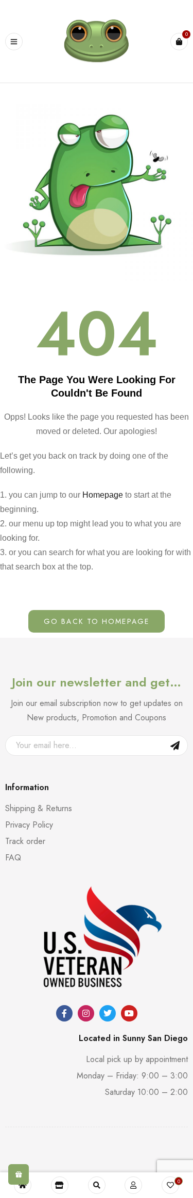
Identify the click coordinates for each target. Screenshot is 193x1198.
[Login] (133, 1185)
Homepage (102, 494)
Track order (25, 841)
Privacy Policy (29, 825)
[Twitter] (107, 1013)
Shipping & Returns (38, 808)
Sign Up (175, 745)
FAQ (13, 857)
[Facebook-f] (64, 1013)
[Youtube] (129, 1013)
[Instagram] (86, 1013)
